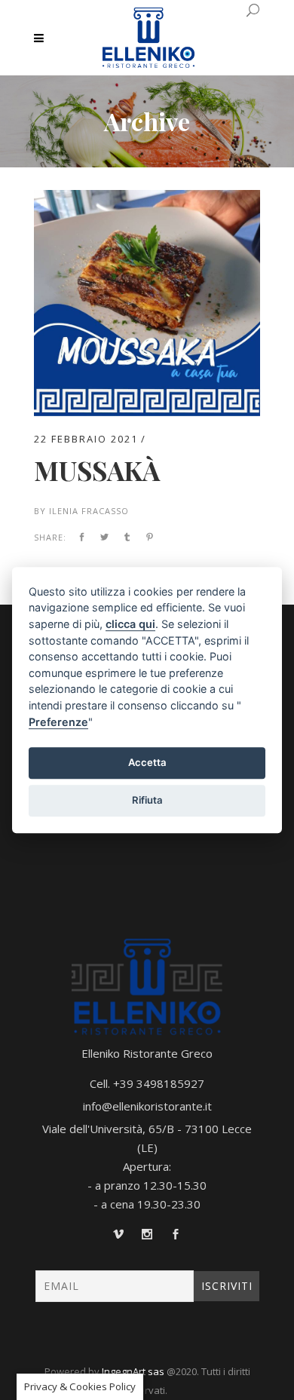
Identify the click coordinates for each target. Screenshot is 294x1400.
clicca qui (130, 623)
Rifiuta (147, 800)
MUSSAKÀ (97, 470)
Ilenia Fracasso (89, 510)
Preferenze (58, 721)
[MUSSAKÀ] (147, 199)
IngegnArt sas (133, 1371)
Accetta (147, 762)
